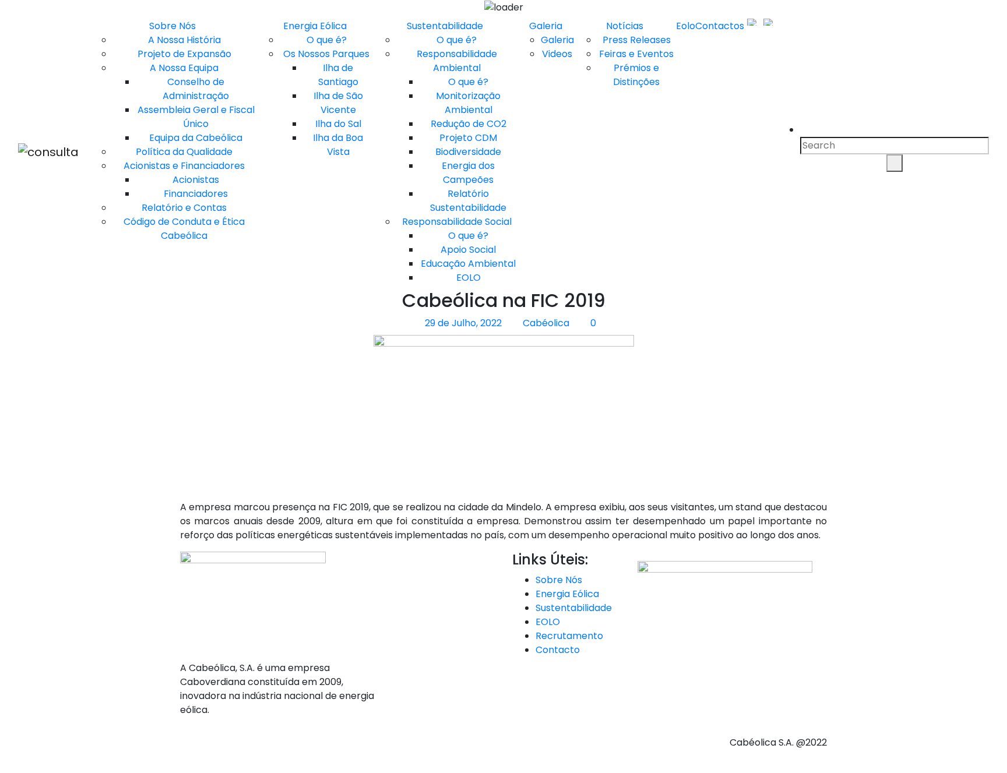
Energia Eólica (315, 26)
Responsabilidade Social (457, 221)
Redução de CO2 (468, 123)
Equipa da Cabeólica (195, 137)
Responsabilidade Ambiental (457, 61)
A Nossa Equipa (184, 68)
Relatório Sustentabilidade (468, 200)
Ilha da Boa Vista (338, 144)
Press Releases (637, 40)
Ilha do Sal (338, 123)
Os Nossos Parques (326, 54)
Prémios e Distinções (636, 75)
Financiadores (196, 193)
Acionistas (195, 179)
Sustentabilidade (445, 26)
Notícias (624, 26)
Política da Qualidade (184, 151)
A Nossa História (184, 40)
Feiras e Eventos (636, 54)
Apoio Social (468, 249)
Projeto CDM (468, 137)
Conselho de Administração (196, 89)
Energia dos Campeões (468, 172)
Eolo (685, 26)
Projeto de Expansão (184, 54)
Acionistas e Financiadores (184, 165)
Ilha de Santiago (338, 75)
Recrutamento (569, 636)
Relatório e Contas (184, 207)
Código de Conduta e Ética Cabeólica (184, 228)
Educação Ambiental (468, 263)
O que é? (327, 40)
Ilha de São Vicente (338, 103)
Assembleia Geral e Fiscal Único (196, 116)
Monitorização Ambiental (468, 103)
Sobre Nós (172, 26)
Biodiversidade (468, 151)
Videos (557, 54)
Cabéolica (544, 323)
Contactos (719, 26)
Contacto (558, 649)
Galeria (545, 26)
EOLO (468, 277)
